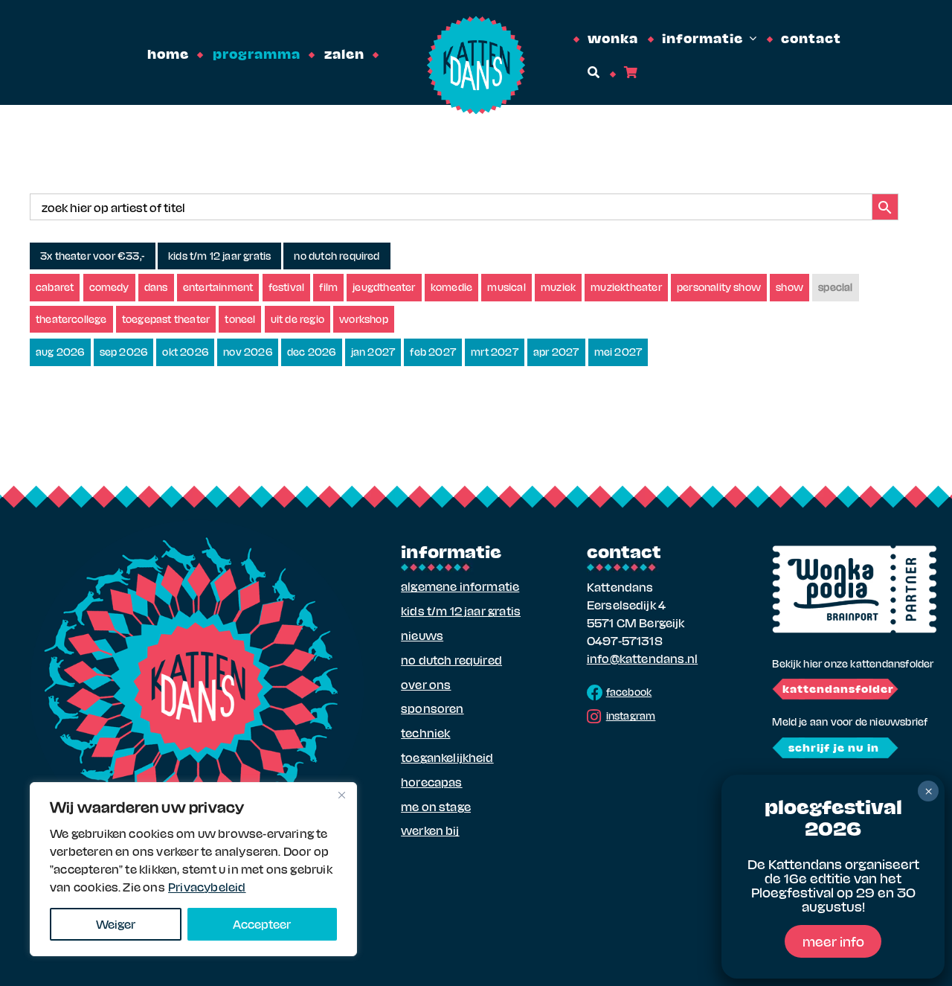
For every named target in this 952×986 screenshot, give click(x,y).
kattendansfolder (838, 688)
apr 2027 (556, 351)
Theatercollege (71, 318)
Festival (286, 286)
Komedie (451, 286)
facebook (629, 691)
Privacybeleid (207, 886)
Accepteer (262, 924)
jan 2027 (373, 351)
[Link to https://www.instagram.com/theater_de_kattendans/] (594, 716)
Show (789, 286)
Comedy (109, 286)
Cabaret (55, 286)
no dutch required (336, 255)
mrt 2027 (494, 351)
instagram (631, 715)
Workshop (363, 318)
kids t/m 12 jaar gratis (219, 255)
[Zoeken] (592, 72)
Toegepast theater (166, 318)
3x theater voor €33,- (92, 255)
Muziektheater (626, 286)
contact (623, 550)
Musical (506, 286)
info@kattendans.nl (642, 658)
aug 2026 (60, 351)
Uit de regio (297, 318)
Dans (156, 286)
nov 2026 (247, 351)
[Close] (341, 795)
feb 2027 (433, 351)
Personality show (719, 286)
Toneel (240, 318)
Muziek (558, 286)
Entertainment (218, 286)
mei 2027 (618, 351)
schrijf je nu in (833, 747)
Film (328, 286)
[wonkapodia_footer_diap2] (854, 550)
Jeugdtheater (384, 286)
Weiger (115, 924)
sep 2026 (124, 351)
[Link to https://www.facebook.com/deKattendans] (595, 693)
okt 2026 (185, 351)
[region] (193, 869)
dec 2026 (311, 351)
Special (835, 286)
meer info (833, 941)
